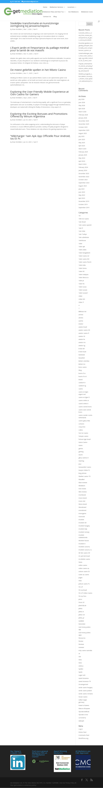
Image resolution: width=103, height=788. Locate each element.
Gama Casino (83, 442)
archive (81, 315)
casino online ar (84, 400)
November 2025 (84, 124)
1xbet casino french (85, 262)
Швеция (81, 721)
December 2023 (84, 173)
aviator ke (82, 339)
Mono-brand (83, 504)
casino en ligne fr (84, 397)
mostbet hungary (84, 526)
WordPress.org (83, 738)
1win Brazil (82, 222)
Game (80, 445)
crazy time (82, 427)
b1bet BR (82, 349)
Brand (80, 380)
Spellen (81, 669)
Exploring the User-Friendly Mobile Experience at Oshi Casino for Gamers (39, 93)
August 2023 (83, 186)
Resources (82, 638)
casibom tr (82, 383)
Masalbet (82, 479)
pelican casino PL (84, 584)
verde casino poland (85, 691)
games (81, 448)
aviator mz (82, 342)
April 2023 (82, 198)
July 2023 (81, 189)
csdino (81, 430)
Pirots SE (81, 602)
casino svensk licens (85, 407)
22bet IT (81, 302)
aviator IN (82, 336)
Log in (81, 729)
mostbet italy (83, 529)
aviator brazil (83, 327)
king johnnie (82, 473)
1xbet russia (82, 287)
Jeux (80, 464)
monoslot (82, 517)
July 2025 (81, 136)
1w (79, 216)
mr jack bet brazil (84, 556)
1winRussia (82, 240)
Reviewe (81, 644)
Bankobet (82, 355)
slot (80, 657)
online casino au (84, 568)
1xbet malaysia (83, 274)
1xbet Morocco (84, 277)
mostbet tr (82, 544)
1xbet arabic (83, 250)
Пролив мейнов (84, 712)
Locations (71, 7)
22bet (80, 296)
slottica (81, 666)
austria (81, 321)
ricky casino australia (85, 650)
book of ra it (83, 376)
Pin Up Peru (82, 596)
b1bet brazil (82, 352)
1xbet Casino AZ (84, 256)
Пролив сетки (83, 715)
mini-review (82, 489)
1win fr (35, 29)
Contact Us (47, 16)
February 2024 (83, 167)
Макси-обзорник (84, 708)
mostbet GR (82, 523)
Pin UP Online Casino (85, 593)
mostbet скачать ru (85, 550)
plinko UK (82, 615)
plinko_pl (81, 618)
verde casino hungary (85, 687)
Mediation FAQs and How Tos (53, 12)
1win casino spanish (85, 225)
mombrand (82, 495)
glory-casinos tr (84, 458)
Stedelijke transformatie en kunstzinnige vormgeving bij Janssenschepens (34, 24)
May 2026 (82, 105)
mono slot (82, 501)
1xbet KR (81, 271)
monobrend (82, 510)
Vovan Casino (83, 697)
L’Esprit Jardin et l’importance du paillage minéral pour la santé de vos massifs (39, 49)
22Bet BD (82, 299)
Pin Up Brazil (83, 590)
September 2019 (84, 207)
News (80, 562)
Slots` (80, 663)
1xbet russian (83, 290)
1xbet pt (81, 281)
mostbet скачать (84, 547)
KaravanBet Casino (85, 467)
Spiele (80, 672)
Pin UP (81, 587)
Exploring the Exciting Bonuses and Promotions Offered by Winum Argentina (38, 115)
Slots (80, 660)
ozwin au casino (84, 575)
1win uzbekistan (84, 237)
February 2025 (83, 152)
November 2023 (84, 177)
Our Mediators (73, 12)
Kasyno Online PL (84, 470)
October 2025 (83, 127)
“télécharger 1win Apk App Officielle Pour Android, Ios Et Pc (40, 137)
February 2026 (83, 115)
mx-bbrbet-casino (84, 559)
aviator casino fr (84, 333)
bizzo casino (83, 367)
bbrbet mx (82, 364)
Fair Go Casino (83, 433)
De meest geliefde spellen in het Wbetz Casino (38, 70)
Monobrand (82, 507)
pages (80, 578)
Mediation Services (56, 7)
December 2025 (84, 121)
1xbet (80, 243)
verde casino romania (86, 694)
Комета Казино (84, 705)
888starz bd (82, 311)
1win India (82, 231)
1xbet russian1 (83, 293)
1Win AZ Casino (84, 219)
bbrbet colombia (84, 361)
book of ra (82, 373)
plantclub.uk (82, 605)
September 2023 (84, 183)
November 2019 (84, 201)
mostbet (81, 520)
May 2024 (82, 158)
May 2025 (82, 143)
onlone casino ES (84, 571)
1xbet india (82, 265)
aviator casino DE (84, 330)
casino (81, 389)
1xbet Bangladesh (84, 253)
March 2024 (82, 164)
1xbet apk (82, 247)
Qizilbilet (81, 621)
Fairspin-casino (83, 436)
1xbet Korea (83, 268)
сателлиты (82, 718)
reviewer (81, 647)
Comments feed (84, 735)
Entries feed (82, 732)
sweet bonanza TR (85, 681)
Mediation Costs (87, 12)
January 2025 (83, 155)
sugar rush (82, 675)
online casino (83, 565)
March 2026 (82, 112)
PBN (80, 581)
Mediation (82, 486)
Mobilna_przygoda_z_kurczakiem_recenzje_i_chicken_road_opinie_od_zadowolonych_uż (86, 78)
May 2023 (82, 195)
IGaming (81, 461)
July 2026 (81, 99)
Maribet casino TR (84, 476)
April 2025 (82, 146)
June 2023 (82, 192)
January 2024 (83, 170)
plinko (80, 608)
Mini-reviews (83, 492)
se (79, 653)
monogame (82, 513)
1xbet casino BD (84, 259)
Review (81, 641)
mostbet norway (84, 532)
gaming (81, 452)
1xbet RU (81, 284)
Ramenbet (82, 624)
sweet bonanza (84, 678)
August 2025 (83, 133)
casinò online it (83, 403)
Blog (55, 16)
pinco (80, 599)
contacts (81, 424)
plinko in (81, 612)
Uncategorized (83, 684)
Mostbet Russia (84, 540)
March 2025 (82, 149)
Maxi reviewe (83, 482)
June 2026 (82, 102)
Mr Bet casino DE (84, 553)
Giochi (81, 455)
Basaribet (82, 358)
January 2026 (83, 118)
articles (81, 318)
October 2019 (83, 204)
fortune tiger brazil (85, 439)
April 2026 (82, 109)
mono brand (83, 498)
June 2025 (82, 139)
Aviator (81, 324)
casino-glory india (84, 421)
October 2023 (83, 180)
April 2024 (82, 161)
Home (45, 7)
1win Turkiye (83, 234)
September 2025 (84, 130)
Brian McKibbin (17, 29)
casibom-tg (82, 386)
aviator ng (82, 345)
